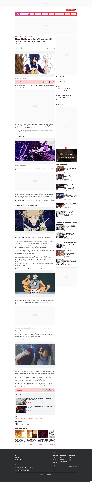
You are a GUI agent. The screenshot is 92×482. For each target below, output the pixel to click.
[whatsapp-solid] (43, 82)
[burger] (76, 9)
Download (17, 470)
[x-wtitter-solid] (50, 82)
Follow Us (17, 467)
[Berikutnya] (55, 435)
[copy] (53, 82)
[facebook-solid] (46, 82)
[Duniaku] (17, 9)
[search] (64, 10)
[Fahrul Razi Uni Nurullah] (16, 423)
